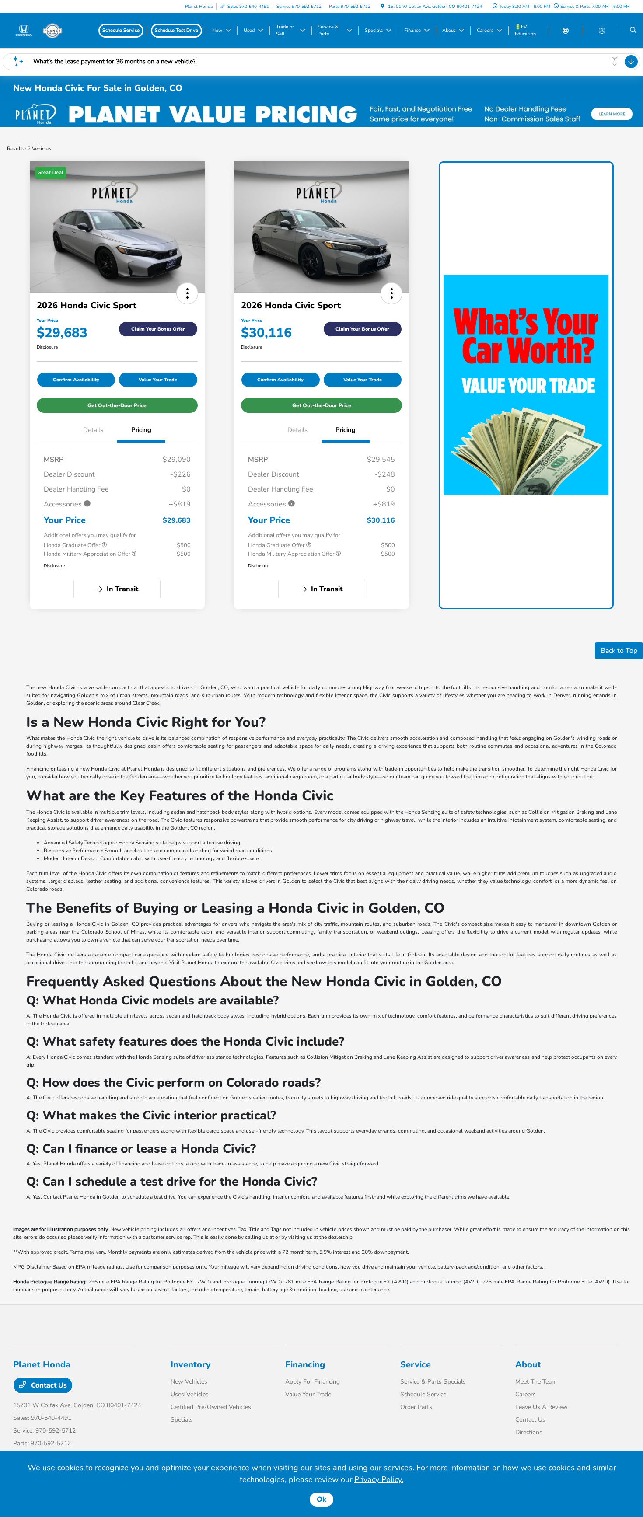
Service (415, 1365)
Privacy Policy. (378, 1479)
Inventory (191, 1365)
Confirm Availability (76, 380)
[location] (382, 6)
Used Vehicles (190, 1394)
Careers (525, 1394)
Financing (305, 1365)
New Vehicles (189, 1382)
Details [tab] (93, 429)
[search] (633, 30)
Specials (182, 1420)
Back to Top (619, 651)
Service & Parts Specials (433, 1382)
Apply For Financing (312, 1382)
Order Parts (416, 1407)
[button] (187, 293)
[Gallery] (321, 114)
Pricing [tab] (141, 429)
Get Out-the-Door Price (117, 405)
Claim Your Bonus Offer (158, 329)
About (528, 1365)
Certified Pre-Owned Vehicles (211, 1407)
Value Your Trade (158, 380)
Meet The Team (536, 1382)
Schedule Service (423, 1394)
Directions (528, 1432)
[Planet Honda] (52, 30)
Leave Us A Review (541, 1407)
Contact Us (48, 1385)
